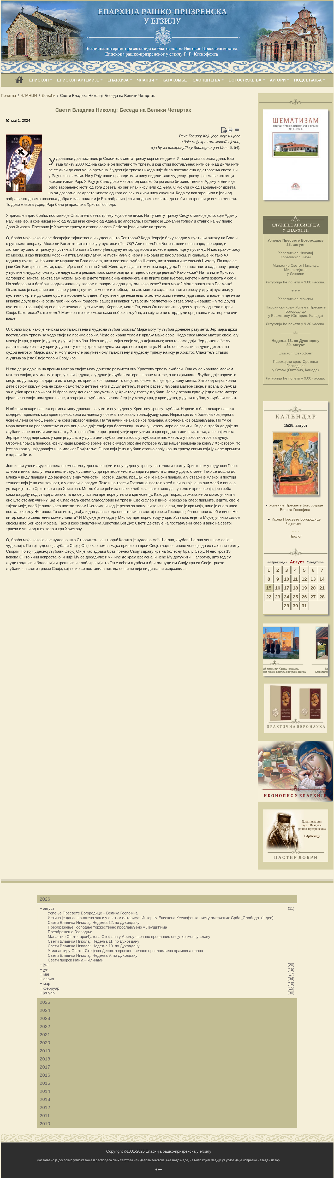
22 (268, 596)
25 (295, 596)
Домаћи (48, 95)
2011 (45, 1115)
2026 (45, 899)
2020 (45, 1042)
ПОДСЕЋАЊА (308, 80)
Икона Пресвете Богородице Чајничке (296, 521)
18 (295, 588)
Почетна (8, 95)
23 (277, 596)
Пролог (295, 536)
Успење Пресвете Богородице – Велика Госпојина (93, 913)
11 (295, 579)
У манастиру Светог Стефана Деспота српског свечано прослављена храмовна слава (125, 950)
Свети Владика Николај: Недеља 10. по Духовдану (94, 946)
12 (304, 579)
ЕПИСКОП (39, 80)
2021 (45, 1034)
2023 (45, 1018)
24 (286, 596)
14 (322, 579)
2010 (45, 1123)
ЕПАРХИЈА (118, 80)
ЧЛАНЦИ (145, 80)
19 (304, 588)
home (19, 81)
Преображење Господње (70, 932)
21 (322, 588)
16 (277, 588)
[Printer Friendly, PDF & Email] (230, 130)
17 (286, 588)
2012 (45, 1107)
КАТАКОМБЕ (175, 80)
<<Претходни (277, 562)
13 (313, 579)
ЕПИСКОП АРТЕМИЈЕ (78, 80)
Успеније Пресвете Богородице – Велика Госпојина (296, 507)
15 (268, 588)
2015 (45, 1083)
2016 (45, 1075)
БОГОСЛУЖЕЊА (245, 80)
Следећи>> (315, 562)
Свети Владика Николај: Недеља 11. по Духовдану (93, 941)
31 (304, 605)
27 (313, 596)
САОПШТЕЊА (206, 80)
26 (304, 596)
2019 (45, 1050)
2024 (45, 1010)
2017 (45, 1067)
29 (286, 605)
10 (286, 579)
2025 (45, 1002)
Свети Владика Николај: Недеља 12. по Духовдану (94, 922)
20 (313, 588)
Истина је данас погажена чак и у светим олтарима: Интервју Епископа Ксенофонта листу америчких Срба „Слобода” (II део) (160, 917)
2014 (45, 1091)
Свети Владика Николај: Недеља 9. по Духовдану (93, 955)
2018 (45, 1059)
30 (295, 605)
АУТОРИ (278, 80)
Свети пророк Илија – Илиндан (75, 960)
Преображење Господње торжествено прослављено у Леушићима (107, 927)
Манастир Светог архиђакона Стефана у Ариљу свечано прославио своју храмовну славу (129, 936)
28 (322, 596)
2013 (45, 1099)
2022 (45, 1026)
